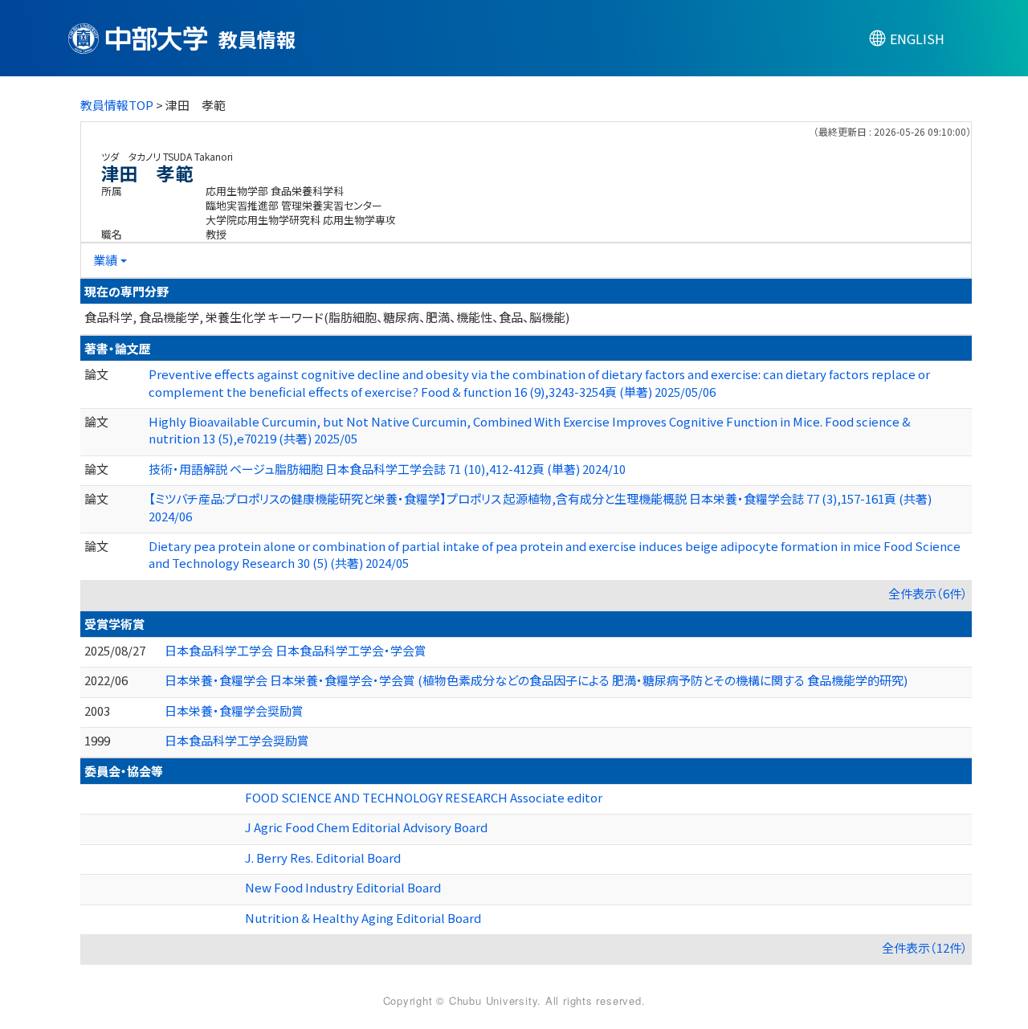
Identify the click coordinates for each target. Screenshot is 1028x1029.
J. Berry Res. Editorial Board (323, 857)
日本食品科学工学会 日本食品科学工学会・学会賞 (295, 650)
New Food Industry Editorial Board (343, 887)
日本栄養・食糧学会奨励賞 (234, 710)
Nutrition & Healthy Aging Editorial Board (363, 917)
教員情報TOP (116, 104)
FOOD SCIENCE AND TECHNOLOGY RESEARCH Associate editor (423, 797)
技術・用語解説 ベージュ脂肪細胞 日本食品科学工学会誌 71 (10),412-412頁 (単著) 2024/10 (387, 468)
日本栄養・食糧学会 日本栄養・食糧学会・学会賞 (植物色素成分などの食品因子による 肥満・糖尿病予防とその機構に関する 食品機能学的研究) (536, 680)
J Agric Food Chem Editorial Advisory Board (366, 827)
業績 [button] (105, 259)
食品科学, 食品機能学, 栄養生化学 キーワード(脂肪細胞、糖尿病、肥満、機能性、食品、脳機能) (326, 316)
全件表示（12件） (925, 947)
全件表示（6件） (928, 593)
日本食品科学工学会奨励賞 (237, 740)
